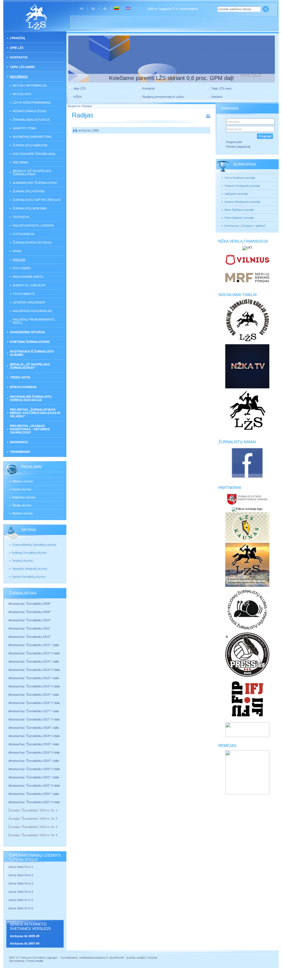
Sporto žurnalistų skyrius (28, 576)
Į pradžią (17, 38)
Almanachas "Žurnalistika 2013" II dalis (34, 653)
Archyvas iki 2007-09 (24, 943)
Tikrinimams (20, 451)
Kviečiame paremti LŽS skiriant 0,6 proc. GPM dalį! (171, 78)
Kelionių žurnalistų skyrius (29, 552)
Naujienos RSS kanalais (32, 311)
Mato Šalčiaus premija (239, 209)
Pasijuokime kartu (28, 276)
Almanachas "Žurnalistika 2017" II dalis (34, 719)
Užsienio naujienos (29, 302)
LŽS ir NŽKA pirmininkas (32, 102)
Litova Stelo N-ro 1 (20, 866)
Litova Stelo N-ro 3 (20, 883)
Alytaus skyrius (22, 513)
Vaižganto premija (236, 193)
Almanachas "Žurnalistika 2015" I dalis (33, 678)
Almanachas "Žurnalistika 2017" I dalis (33, 711)
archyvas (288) (88, 130)
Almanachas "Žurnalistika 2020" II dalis (34, 769)
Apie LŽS (16, 47)
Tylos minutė (24, 293)
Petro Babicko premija (239, 217)
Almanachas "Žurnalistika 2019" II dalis (34, 752)
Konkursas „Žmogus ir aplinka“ (245, 225)
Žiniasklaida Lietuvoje (31, 119)
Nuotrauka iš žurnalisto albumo (32, 353)
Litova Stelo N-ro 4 (21, 891)
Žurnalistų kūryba (29, 191)
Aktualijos (22, 94)
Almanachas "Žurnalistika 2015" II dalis (34, 686)
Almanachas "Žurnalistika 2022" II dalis (34, 802)
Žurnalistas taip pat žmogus (37, 199)
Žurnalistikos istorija (32, 242)
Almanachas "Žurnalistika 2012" (29, 636)
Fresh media (34, 960)
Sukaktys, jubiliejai (29, 285)
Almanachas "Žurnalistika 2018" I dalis (34, 727)
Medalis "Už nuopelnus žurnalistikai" (32, 172)
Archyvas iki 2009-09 (24, 936)
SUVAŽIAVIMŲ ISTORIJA (27, 332)
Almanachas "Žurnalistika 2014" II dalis (34, 669)
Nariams (217, 96)
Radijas (19, 259)
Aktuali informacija (30, 85)
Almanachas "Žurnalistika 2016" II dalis (34, 703)
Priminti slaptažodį (238, 146)
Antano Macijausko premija (242, 201)
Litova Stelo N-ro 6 (21, 908)
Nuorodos (19, 442)
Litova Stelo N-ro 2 (20, 875)
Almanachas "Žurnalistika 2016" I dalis (33, 694)
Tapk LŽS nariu (22, 67)
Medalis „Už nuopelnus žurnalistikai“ (30, 366)
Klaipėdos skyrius (24, 497)
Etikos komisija (23, 387)
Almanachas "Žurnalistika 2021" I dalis (33, 777)
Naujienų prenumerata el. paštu (34, 321)
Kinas (17, 251)
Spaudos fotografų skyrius (29, 568)
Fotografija (23, 234)
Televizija (21, 217)
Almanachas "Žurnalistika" (35, 182)
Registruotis (234, 142)
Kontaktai (19, 57)
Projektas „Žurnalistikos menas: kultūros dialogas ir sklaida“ (35, 413)
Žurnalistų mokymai (30, 208)
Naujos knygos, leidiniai (33, 225)
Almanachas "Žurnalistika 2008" (29, 603)
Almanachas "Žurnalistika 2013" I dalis (33, 645)
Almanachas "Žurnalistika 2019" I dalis (34, 744)
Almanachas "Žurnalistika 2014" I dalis (33, 661)
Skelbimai (20, 162)
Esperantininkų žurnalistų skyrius (34, 544)
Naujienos (19, 76)
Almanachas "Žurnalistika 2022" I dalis (33, 793)
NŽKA (78, 96)
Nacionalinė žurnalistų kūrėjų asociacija (30, 398)
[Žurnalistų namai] (247, 478)
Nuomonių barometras (32, 136)
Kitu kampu (22, 268)
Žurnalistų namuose (30, 145)
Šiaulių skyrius (21, 505)
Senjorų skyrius (22, 560)
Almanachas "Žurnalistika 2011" (29, 628)
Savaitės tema (24, 128)
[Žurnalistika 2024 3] (8, 831)
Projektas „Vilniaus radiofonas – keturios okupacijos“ (30, 429)
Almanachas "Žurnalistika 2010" (29, 620)
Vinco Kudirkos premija (239, 177)
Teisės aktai (20, 377)
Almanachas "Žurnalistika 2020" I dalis (34, 760)
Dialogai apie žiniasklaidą (34, 153)
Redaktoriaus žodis (30, 111)
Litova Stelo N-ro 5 (21, 900)
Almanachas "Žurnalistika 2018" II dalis (34, 736)
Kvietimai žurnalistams (30, 341)
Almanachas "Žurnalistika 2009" (29, 612)
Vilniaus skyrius (22, 481)
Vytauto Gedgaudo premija (242, 185)
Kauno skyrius (21, 489)
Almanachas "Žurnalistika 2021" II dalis (34, 785)
